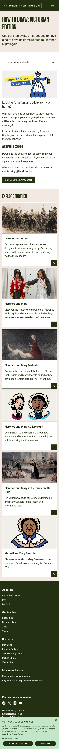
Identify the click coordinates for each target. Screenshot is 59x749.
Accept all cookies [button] (18, 743)
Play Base (7, 645)
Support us (7, 618)
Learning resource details (17, 62)
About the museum (11, 595)
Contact (6, 604)
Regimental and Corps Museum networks (22, 680)
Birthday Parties (10, 649)
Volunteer (6, 631)
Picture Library (9, 658)
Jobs (4, 626)
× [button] (56, 720)
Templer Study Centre (12, 653)
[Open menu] (52, 6)
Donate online (9, 622)
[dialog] (29, 733)
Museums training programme (17, 676)
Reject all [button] (45, 743)
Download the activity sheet (18, 180)
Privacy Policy (17, 734)
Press (5, 600)
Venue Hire (7, 662)
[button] (29, 738)
